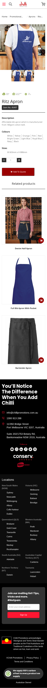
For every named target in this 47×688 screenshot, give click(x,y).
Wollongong (12, 501)
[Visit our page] (12, 449)
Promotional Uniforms (15, 16)
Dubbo (9, 514)
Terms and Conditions (23, 662)
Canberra (34, 562)
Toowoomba (12, 541)
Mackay (10, 545)
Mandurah (34, 531)
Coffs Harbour (13, 510)
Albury (9, 505)
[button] (41, 240)
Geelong (33, 494)
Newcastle (11, 497)
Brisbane (10, 524)
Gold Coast (11, 528)
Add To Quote (19, 171)
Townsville (11, 532)
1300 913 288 (14, 418)
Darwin (10, 575)
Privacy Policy (33, 658)
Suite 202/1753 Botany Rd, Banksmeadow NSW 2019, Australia (26, 436)
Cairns (9, 537)
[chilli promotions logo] (23, 4)
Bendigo (33, 503)
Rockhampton (13, 549)
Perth (32, 527)
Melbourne (34, 490)
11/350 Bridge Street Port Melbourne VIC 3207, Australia (25, 426)
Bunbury (33, 535)
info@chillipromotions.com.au (22, 412)
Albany (33, 539)
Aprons (32, 16)
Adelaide (10, 559)
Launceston (35, 572)
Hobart (33, 576)
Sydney (10, 493)
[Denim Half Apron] (23, 243)
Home (4, 16)
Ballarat (33, 498)
